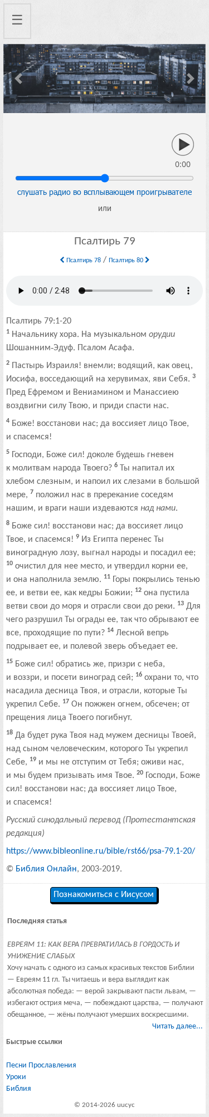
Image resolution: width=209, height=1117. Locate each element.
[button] (18, 78)
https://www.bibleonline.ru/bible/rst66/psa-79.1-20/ (100, 851)
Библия (18, 1089)
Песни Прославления (41, 1065)
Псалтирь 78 (83, 260)
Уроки (16, 1077)
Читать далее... (177, 1026)
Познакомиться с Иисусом (104, 894)
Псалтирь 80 (127, 260)
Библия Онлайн (46, 869)
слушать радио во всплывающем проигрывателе (104, 192)
